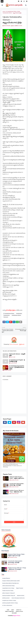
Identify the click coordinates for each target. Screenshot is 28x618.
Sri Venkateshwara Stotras (11, 11)
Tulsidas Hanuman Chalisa (7, 590)
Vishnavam (5, 317)
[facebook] (18, 1)
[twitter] (21, 1)
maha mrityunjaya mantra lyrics (18, 598)
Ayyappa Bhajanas (6, 578)
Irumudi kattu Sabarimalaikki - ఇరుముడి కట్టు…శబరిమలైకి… (16, 484)
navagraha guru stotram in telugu (9, 600)
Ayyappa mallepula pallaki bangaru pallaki (11, 580)
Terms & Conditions (9, 611)
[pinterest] (26, 1)
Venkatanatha (19, 313)
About (12, 609)
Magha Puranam (19, 588)
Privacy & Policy (19, 611)
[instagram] (24, 1)
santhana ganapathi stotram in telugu (10, 602)
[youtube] (23, 422)
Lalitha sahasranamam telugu (8, 585)
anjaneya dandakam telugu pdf (8, 595)
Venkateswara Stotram (16, 315)
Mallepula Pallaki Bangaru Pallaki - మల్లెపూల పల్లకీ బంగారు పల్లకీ (16, 477)
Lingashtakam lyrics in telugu (8, 588)
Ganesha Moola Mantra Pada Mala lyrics (10, 583)
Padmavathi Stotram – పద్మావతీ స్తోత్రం (17, 354)
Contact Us (18, 609)
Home (4, 11)
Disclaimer (14, 613)
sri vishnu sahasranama (7, 605)
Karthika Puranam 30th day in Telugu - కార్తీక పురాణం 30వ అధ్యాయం (16, 491)
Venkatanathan (6, 315)
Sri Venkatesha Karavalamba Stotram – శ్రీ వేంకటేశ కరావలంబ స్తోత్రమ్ (16, 367)
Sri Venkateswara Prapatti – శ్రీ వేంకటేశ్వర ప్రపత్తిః (17, 360)
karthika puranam (6, 598)
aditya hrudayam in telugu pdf (8, 593)
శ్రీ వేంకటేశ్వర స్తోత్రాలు (11, 310)
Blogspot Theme (16, 615)
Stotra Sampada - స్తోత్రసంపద (9, 25)
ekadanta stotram (20, 595)
